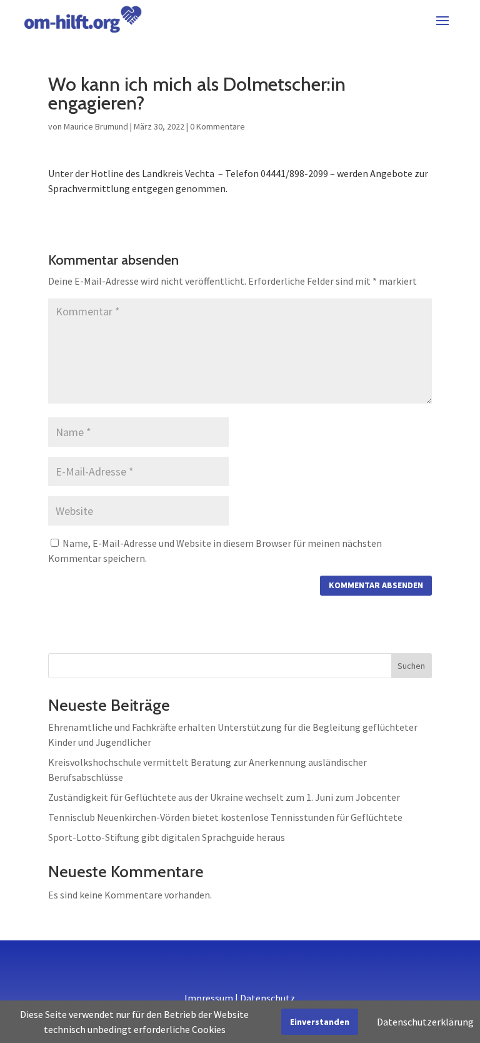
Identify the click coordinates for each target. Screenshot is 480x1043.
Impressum (208, 998)
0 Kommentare (217, 126)
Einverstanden (319, 1021)
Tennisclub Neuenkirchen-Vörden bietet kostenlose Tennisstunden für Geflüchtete (225, 817)
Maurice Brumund (96, 126)
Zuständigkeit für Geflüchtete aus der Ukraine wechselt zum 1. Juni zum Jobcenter (224, 797)
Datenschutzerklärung (425, 1021)
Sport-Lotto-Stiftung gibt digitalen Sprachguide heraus (166, 837)
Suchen (411, 665)
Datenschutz (267, 998)
